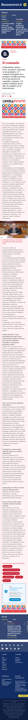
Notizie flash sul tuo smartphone (15, 589)
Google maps (5, 684)
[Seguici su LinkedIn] (18, 645)
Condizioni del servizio (14, 717)
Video (4, 667)
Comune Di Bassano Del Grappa (11, 570)
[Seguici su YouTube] (7, 649)
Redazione (18, 659)
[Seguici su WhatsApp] (22, 645)
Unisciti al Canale (15, 599)
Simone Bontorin (7, 566)
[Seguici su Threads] (9, 645)
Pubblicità (17, 660)
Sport (3, 662)
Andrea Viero (6, 580)
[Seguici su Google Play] (19, 649)
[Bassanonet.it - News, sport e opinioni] (14, 4)
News (3, 657)
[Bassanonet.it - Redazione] (5, 54)
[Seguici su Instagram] (5, 645)
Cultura (4, 660)
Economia (4, 659)
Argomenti (4, 669)
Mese (14, 619)
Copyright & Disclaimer (14, 716)
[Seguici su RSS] (11, 649)
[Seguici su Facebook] (2, 645)
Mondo (4, 17)
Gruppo (17, 657)
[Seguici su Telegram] (2, 649)
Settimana (5, 619)
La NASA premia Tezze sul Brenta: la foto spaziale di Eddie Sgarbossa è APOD (8, 28)
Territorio (4, 664)
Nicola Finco (19, 577)
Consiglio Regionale (8, 577)
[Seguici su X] (14, 645)
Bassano (4, 15)
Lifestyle (4, 665)
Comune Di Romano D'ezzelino (11, 573)
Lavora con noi (19, 662)
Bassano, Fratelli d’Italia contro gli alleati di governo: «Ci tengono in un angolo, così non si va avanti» (14, 630)
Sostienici (23, 695)
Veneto (14, 15)
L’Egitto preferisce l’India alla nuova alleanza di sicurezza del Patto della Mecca (22, 29)
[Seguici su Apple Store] (14, 649)
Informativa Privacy (10, 714)
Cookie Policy (19, 714)
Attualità (4, 59)
